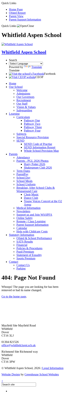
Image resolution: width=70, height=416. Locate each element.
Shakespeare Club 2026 (38, 167)
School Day (23, 177)
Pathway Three (33, 127)
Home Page (16, 9)
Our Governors (25, 96)
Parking (21, 268)
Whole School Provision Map (41, 150)
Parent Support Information (25, 19)
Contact (13, 261)
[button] (25, 26)
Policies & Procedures (29, 248)
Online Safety (24, 218)
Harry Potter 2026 (34, 164)
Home (12, 83)
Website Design (10, 374)
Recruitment (23, 100)
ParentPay (22, 174)
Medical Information (28, 207)
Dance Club (31, 197)
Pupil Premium (25, 251)
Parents (13, 154)
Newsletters (23, 211)
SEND (20, 140)
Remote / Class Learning (31, 221)
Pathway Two (32, 123)
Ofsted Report (17, 12)
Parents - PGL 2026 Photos (32, 160)
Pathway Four (32, 130)
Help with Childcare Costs (32, 231)
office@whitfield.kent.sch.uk (18, 345)
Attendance (23, 157)
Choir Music (31, 194)
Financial (21, 244)
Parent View (16, 16)
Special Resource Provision (32, 137)
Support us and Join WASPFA (34, 214)
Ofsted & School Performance (34, 238)
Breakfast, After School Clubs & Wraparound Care (35, 189)
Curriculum (23, 117)
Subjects (21, 133)
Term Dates (23, 170)
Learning (14, 113)
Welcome (21, 90)
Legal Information (52, 368)
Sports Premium (25, 258)
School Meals (24, 181)
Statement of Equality (29, 255)
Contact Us (23, 265)
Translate (36, 67)
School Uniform (25, 184)
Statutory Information (21, 234)
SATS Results (24, 241)
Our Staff (21, 103)
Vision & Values (26, 107)
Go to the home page (13, 296)
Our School (16, 86)
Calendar (21, 228)
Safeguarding (24, 110)
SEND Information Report (39, 147)
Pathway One (32, 120)
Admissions (23, 93)
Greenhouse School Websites (41, 374)
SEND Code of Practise (38, 144)
